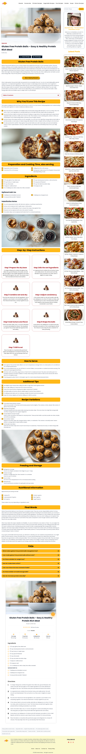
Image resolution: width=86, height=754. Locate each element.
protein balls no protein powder (43, 731)
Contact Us (44, 748)
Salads (66, 3)
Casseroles (27, 3)
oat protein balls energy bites (8, 731)
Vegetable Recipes (49, 3)
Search (81, 9)
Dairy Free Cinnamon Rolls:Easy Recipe (74, 154)
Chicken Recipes (37, 3)
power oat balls (31, 731)
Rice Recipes (59, 3)
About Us (37, 748)
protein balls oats (6, 733)
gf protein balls (19, 728)
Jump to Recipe (26, 56)
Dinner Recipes (79, 3)
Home (32, 748)
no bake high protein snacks (42, 728)
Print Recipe (38, 56)
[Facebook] (69, 742)
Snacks (4, 43)
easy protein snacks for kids (8, 728)
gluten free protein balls (29, 728)
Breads (21, 3)
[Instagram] (71, 742)
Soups (72, 3)
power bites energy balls (21, 731)
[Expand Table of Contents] (58, 95)
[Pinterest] (73, 742)
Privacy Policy (51, 748)
